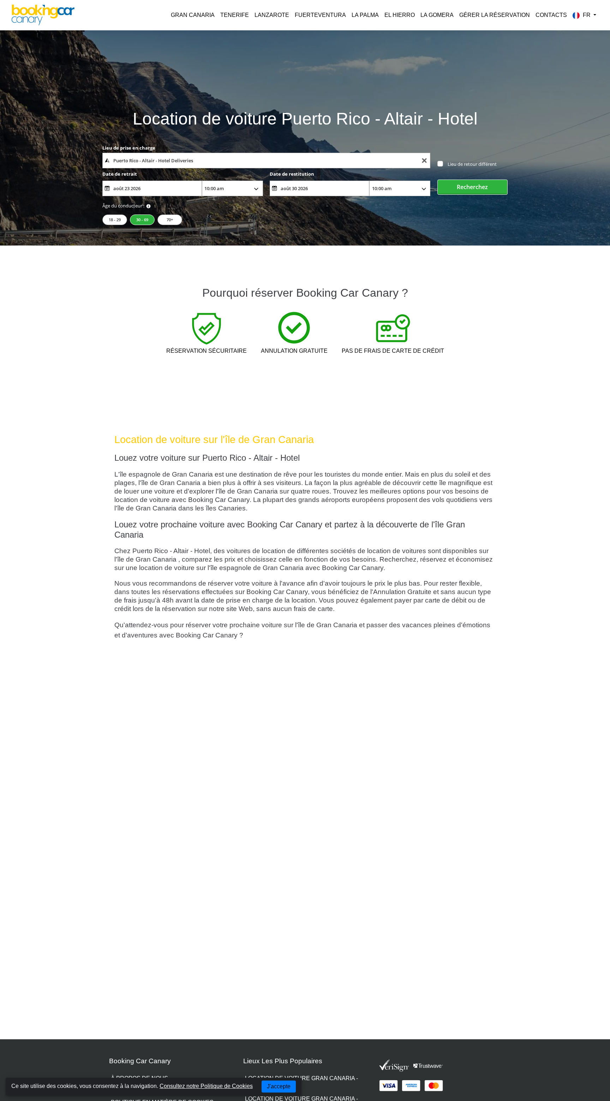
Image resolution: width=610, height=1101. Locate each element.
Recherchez (472, 187)
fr (586, 15)
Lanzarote (272, 15)
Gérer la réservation (494, 15)
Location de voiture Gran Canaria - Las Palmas (301, 1082)
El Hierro (399, 15)
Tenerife (234, 15)
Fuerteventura (320, 15)
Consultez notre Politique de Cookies (206, 1086)
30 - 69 (142, 219)
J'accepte (279, 1086)
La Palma (365, 15)
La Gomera (437, 15)
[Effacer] (424, 160)
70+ (170, 219)
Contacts (551, 15)
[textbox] (266, 160)
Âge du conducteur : (123, 205)
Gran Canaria (193, 15)
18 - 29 (115, 219)
